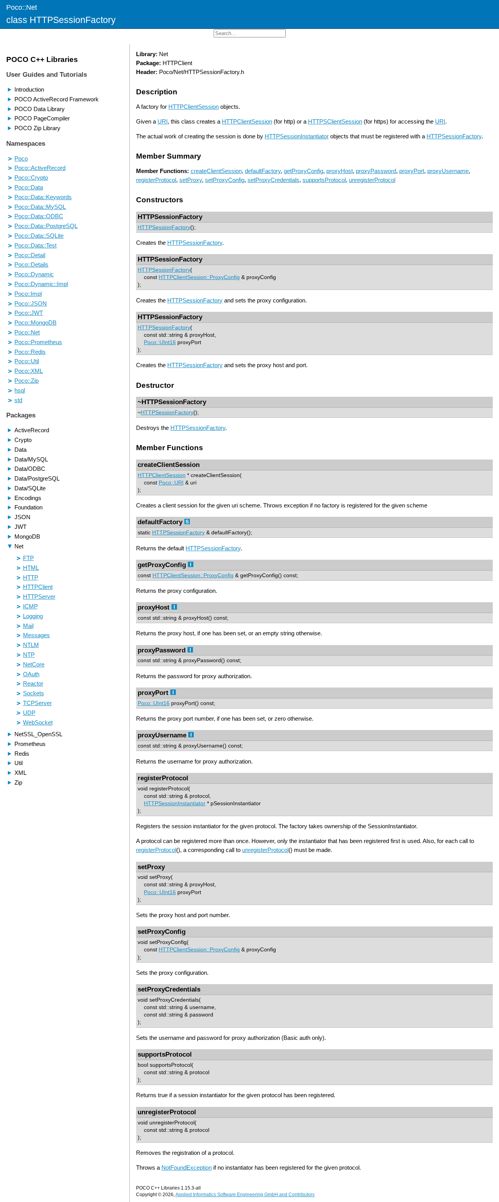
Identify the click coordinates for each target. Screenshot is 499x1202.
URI (162, 121)
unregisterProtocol (372, 180)
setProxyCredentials (273, 180)
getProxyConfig (303, 171)
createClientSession (216, 171)
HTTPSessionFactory (453, 136)
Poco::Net (21, 7)
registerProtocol (156, 180)
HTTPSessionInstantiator (297, 136)
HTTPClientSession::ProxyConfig (199, 277)
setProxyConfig (224, 180)
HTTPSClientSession (335, 121)
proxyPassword (376, 171)
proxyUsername (448, 171)
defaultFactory (263, 171)
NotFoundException (186, 1167)
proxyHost (339, 171)
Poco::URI (171, 483)
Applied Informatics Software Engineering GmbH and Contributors (245, 1194)
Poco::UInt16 (160, 342)
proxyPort (411, 171)
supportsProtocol (324, 180)
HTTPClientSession (193, 106)
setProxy (190, 180)
